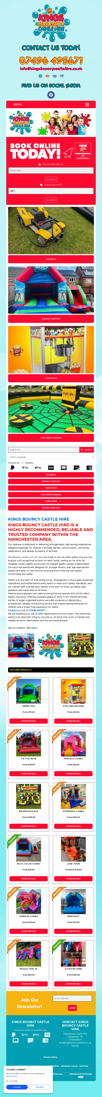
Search (88, 450)
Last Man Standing (51, 438)
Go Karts (51, 259)
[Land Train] (73, 849)
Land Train (51, 501)
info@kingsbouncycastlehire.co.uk (75, 1042)
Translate (29, 463)
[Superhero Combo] (73, 796)
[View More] (51, 230)
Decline (39, 1087)
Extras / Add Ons (51, 508)
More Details (29, 721)
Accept (17, 1087)
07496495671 (75, 1039)
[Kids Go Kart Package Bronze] (28, 796)
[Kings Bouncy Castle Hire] (51, 122)
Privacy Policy (50, 1057)
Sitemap (75, 1045)
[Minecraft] (73, 901)
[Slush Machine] (73, 954)
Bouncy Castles (51, 319)
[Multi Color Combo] (28, 849)
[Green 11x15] (28, 691)
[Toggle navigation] (87, 105)
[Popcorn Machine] (73, 691)
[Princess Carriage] (28, 901)
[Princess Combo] (73, 743)
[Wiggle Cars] (28, 954)
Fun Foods (51, 378)
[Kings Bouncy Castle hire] (51, 23)
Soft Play (83, 1066)
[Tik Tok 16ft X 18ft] (28, 743)
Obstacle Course (69, 1066)
